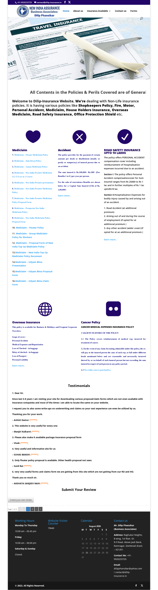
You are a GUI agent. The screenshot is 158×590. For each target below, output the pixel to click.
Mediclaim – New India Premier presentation (33, 182)
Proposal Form (37, 242)
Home (66, 11)
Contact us (120, 11)
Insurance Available (97, 11)
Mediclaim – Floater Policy (30, 227)
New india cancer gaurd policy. (97, 370)
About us (78, 11)
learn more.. (64, 195)
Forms (133, 11)
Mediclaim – (22, 242)
